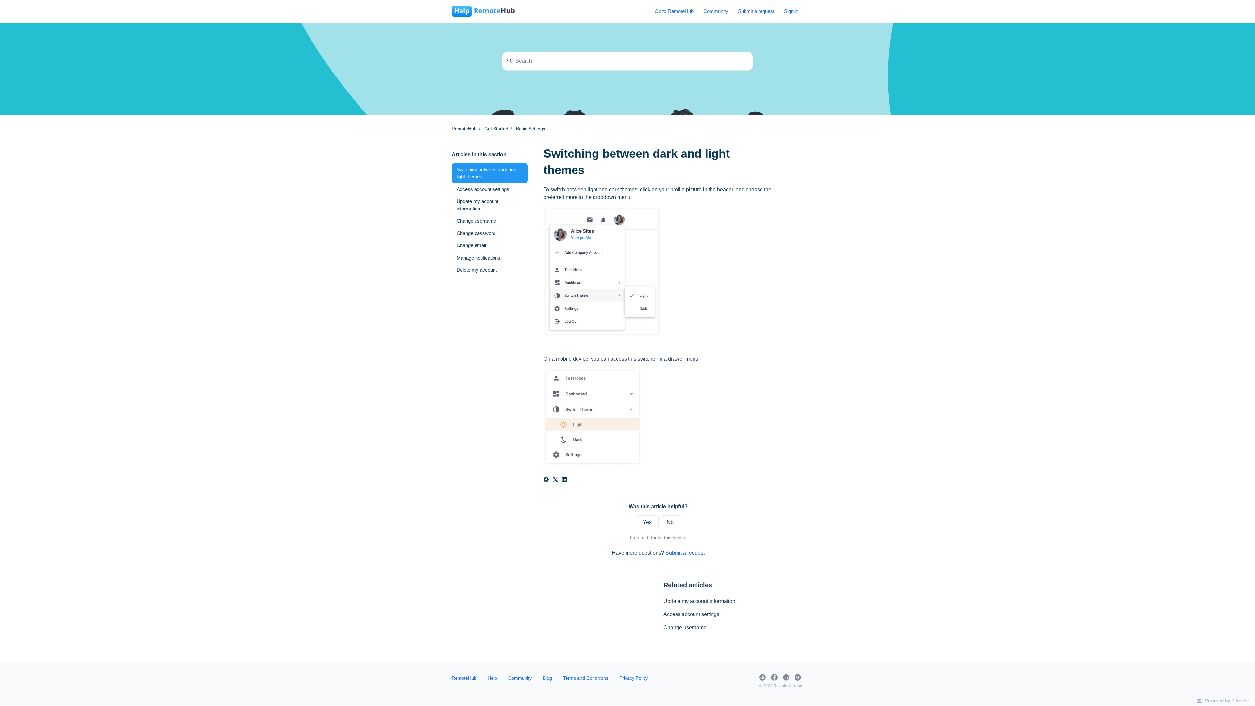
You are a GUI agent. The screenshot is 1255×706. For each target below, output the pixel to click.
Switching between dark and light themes (486, 173)
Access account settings (691, 614)
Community (715, 11)
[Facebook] (546, 480)
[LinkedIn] (564, 480)
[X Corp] (555, 480)
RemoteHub (464, 128)
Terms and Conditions (585, 678)
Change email (471, 245)
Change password (476, 233)
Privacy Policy (633, 678)
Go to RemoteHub (674, 11)
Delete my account (477, 270)
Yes (647, 522)
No (670, 522)
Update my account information (699, 601)
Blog (547, 678)
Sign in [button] (791, 11)
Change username (685, 627)
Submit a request (756, 11)
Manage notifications (478, 258)
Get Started (496, 128)
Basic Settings (530, 128)
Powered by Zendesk (1227, 700)
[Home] (483, 11)
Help (492, 678)
